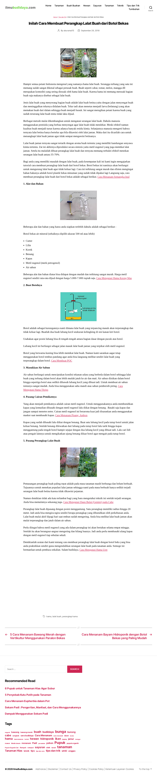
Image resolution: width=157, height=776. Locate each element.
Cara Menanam (43, 735)
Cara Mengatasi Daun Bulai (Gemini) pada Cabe (88, 502)
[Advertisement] (78, 582)
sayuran (40, 747)
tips (33, 750)
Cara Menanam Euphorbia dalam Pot (27, 701)
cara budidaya (27, 735)
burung (71, 732)
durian (72, 736)
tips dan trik (53, 750)
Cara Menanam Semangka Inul (114, 176)
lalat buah (56, 616)
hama (48, 616)
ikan (58, 738)
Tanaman (59, 5)
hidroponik (47, 738)
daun (66, 735)
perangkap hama (70, 616)
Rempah (23, 748)
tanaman (64, 747)
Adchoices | (41, 769)
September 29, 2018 (90, 30)
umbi (64, 750)
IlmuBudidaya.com (23, 769)
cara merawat (58, 736)
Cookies (130, 769)
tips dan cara (40, 751)
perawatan (41, 743)
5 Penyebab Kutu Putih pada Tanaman (28, 694)
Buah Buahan (73, 5)
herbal (27, 739)
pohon (49, 743)
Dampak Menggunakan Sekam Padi (26, 713)
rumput (30, 748)
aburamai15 (69, 30)
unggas (71, 751)
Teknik (120, 5)
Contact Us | (66, 769)
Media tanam (15, 743)
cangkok (16, 736)
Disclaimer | (54, 769)
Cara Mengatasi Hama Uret (93, 549)
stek (48, 747)
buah (37, 732)
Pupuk (59, 742)
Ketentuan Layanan (115, 769)
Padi (34, 743)
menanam (26, 743)
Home (48, 5)
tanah (54, 748)
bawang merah (26, 732)
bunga (60, 731)
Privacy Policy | (81, 769)
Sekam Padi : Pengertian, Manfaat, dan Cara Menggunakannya (43, 707)
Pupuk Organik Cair (12, 748)
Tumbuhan (134, 9)
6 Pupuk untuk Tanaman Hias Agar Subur (30, 688)
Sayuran (97, 5)
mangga (77, 739)
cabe (8, 735)
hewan (34, 738)
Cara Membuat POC (61, 360)
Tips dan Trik (133, 5)
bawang (15, 732)
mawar (7, 743)
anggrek (7, 732)
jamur (71, 739)
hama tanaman (18, 739)
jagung (64, 739)
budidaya (48, 731)
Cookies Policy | (97, 769)
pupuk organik (73, 743)
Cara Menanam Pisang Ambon (71, 415)
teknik (26, 751)
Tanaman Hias (13, 750)
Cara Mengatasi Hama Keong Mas (114, 278)
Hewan (86, 5)
